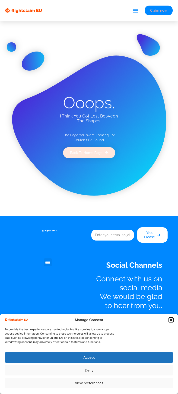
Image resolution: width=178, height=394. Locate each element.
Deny (89, 370)
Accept (89, 357)
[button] (171, 320)
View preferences (89, 383)
